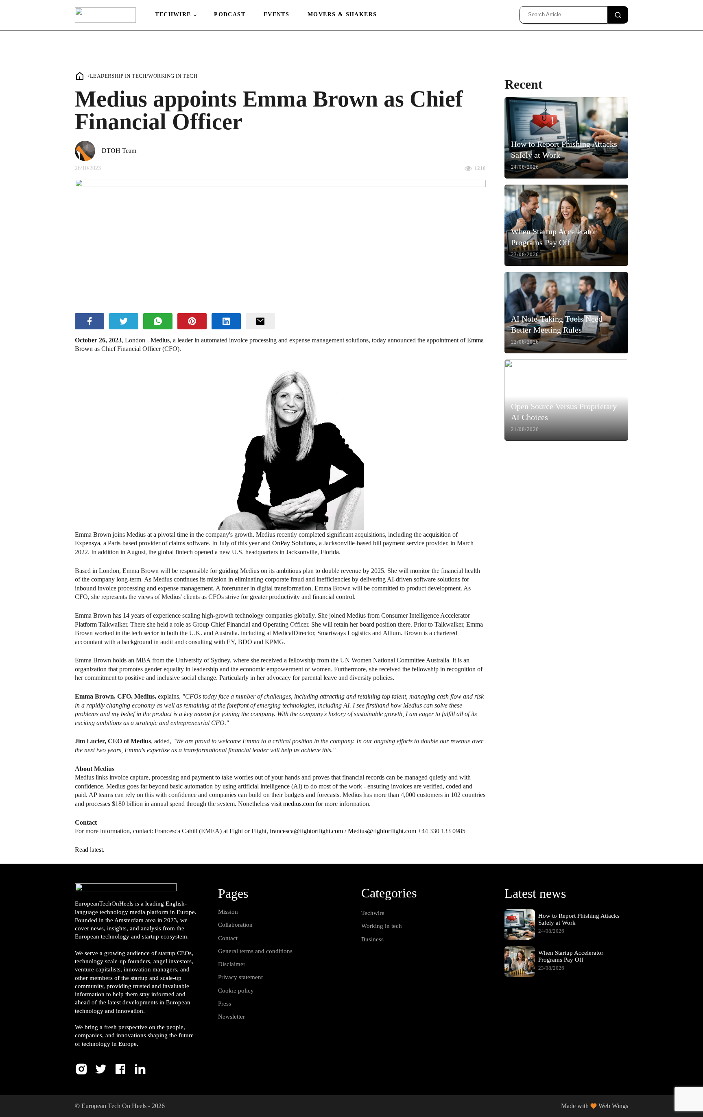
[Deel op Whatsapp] (157, 321)
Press (224, 1003)
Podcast (229, 14)
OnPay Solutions (294, 543)
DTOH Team (119, 150)
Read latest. (90, 849)
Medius (160, 340)
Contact (228, 938)
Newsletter (231, 1016)
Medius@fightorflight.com (382, 830)
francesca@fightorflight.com (306, 830)
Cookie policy (236, 990)
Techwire (173, 14)
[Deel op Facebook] (89, 321)
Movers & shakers (342, 14)
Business (372, 939)
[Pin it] (192, 321)
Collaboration (235, 924)
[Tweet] (123, 321)
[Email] (260, 321)
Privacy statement (240, 977)
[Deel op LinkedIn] (226, 321)
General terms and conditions (255, 951)
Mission (228, 911)
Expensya (87, 543)
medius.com (298, 803)
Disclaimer (231, 964)
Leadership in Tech (118, 76)
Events (276, 14)
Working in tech (172, 76)
